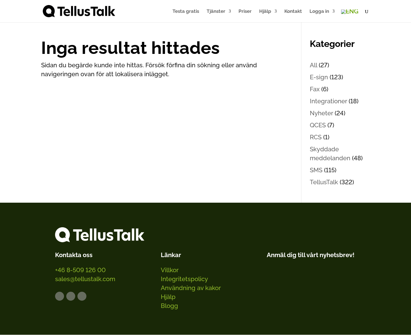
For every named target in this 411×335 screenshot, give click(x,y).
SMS (316, 170)
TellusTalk (324, 182)
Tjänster (216, 11)
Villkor (170, 270)
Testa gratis (186, 11)
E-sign (319, 77)
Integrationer (328, 101)
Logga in (319, 11)
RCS (316, 137)
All (313, 65)
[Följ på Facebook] (70, 296)
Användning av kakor (191, 287)
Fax (315, 89)
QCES (318, 125)
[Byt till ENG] (349, 11)
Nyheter (321, 113)
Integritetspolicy (184, 279)
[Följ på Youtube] (81, 296)
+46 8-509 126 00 (80, 270)
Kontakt (293, 11)
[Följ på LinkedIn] (59, 296)
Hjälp (265, 11)
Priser (245, 11)
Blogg (169, 305)
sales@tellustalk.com (85, 279)
